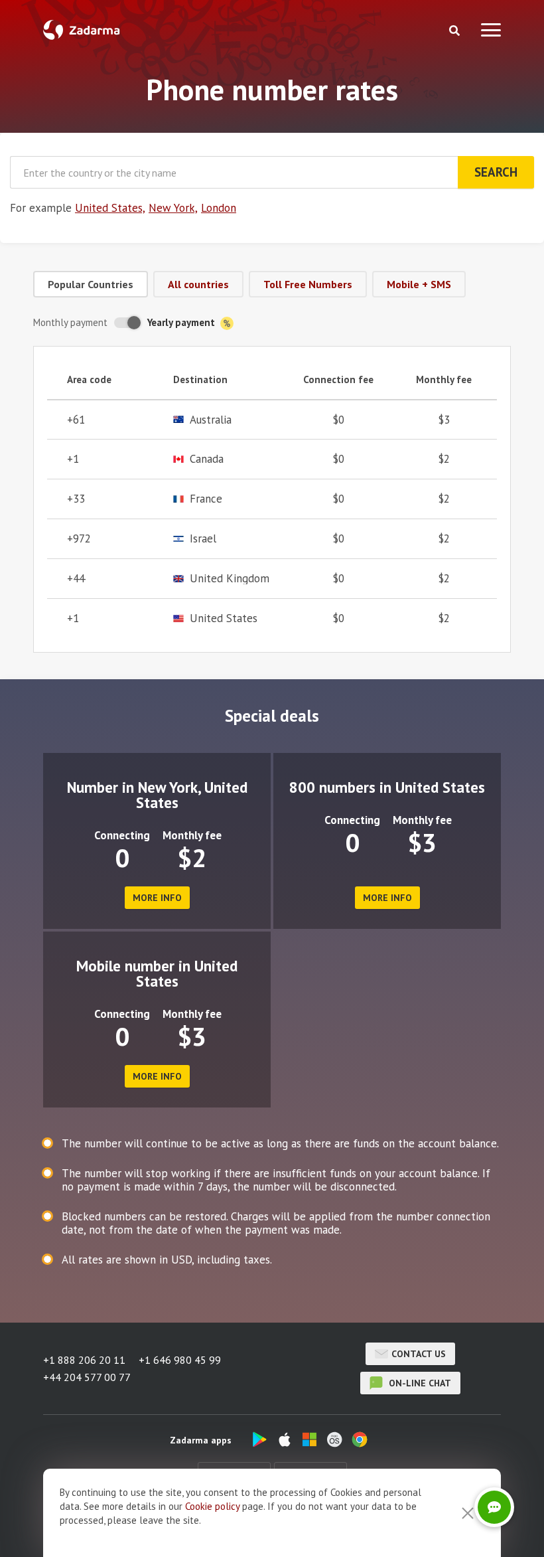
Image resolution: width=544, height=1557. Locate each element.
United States (223, 618)
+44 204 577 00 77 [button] (87, 1377)
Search (495, 172)
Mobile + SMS (419, 284)
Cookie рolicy (212, 1506)
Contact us (418, 1354)
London (218, 208)
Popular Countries (90, 284)
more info (157, 898)
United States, (110, 208)
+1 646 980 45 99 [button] (180, 1359)
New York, (173, 208)
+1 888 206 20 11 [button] (84, 1359)
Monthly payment (70, 322)
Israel (203, 538)
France (206, 499)
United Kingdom (229, 578)
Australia (211, 420)
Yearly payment (182, 322)
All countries (198, 284)
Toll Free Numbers (307, 284)
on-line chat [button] (418, 1383)
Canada (207, 459)
